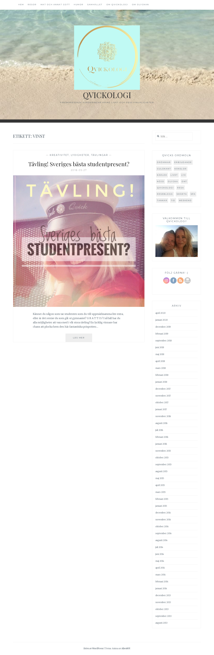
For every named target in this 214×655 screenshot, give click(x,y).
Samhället (94, 4)
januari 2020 (161, 320)
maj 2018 (159, 354)
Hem (21, 4)
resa (180, 187)
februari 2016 (161, 437)
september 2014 (163, 533)
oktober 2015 (162, 457)
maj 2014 (159, 561)
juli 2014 (159, 547)
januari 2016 (161, 444)
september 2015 (163, 464)
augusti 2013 (161, 623)
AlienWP (126, 648)
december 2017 (163, 389)
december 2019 (163, 327)
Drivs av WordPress (93, 648)
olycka (173, 181)
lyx (183, 175)
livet (174, 175)
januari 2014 (161, 588)
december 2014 (163, 512)
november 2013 (163, 602)
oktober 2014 (162, 526)
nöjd (160, 181)
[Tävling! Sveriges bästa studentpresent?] (78, 305)
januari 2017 (161, 409)
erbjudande (183, 162)
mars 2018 (160, 368)
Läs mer (82, 339)
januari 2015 (161, 506)
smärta (182, 194)
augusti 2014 (161, 540)
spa (193, 194)
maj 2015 (159, 478)
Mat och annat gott (55, 4)
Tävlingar (99, 155)
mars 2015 (160, 492)
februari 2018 (161, 375)
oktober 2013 (162, 609)
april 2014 (160, 567)
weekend (185, 200)
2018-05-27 (79, 170)
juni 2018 (159, 347)
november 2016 (163, 416)
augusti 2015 (161, 471)
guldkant (164, 168)
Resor (32, 4)
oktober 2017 (161, 402)
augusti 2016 (161, 423)
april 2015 (160, 485)
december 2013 (163, 595)
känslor (181, 168)
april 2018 (160, 361)
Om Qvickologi (117, 4)
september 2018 (163, 340)
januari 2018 (161, 382)
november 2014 (163, 519)
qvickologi (165, 187)
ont (184, 181)
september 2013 (163, 616)
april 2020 (160, 313)
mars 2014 (160, 574)
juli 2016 (159, 430)
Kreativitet (59, 155)
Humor (79, 4)
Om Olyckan (140, 4)
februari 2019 (161, 333)
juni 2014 (159, 554)
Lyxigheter (80, 155)
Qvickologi (107, 95)
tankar (162, 200)
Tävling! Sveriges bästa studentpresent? (78, 164)
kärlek (162, 175)
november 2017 (163, 395)
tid (173, 200)
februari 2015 (161, 499)
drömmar (164, 162)
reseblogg (165, 194)
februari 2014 (161, 581)
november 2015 (163, 451)
